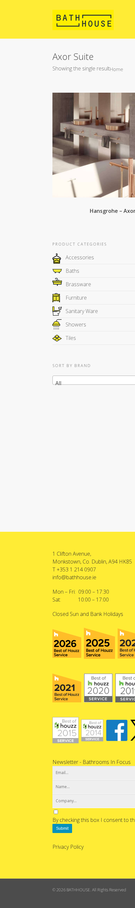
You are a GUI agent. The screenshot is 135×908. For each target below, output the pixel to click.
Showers (76, 324)
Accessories (80, 257)
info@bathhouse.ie (74, 577)
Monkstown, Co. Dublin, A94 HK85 (92, 561)
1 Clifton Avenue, (71, 553)
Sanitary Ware (82, 311)
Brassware (78, 284)
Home (116, 69)
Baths (72, 270)
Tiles (71, 338)
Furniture (76, 297)
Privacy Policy (68, 846)
